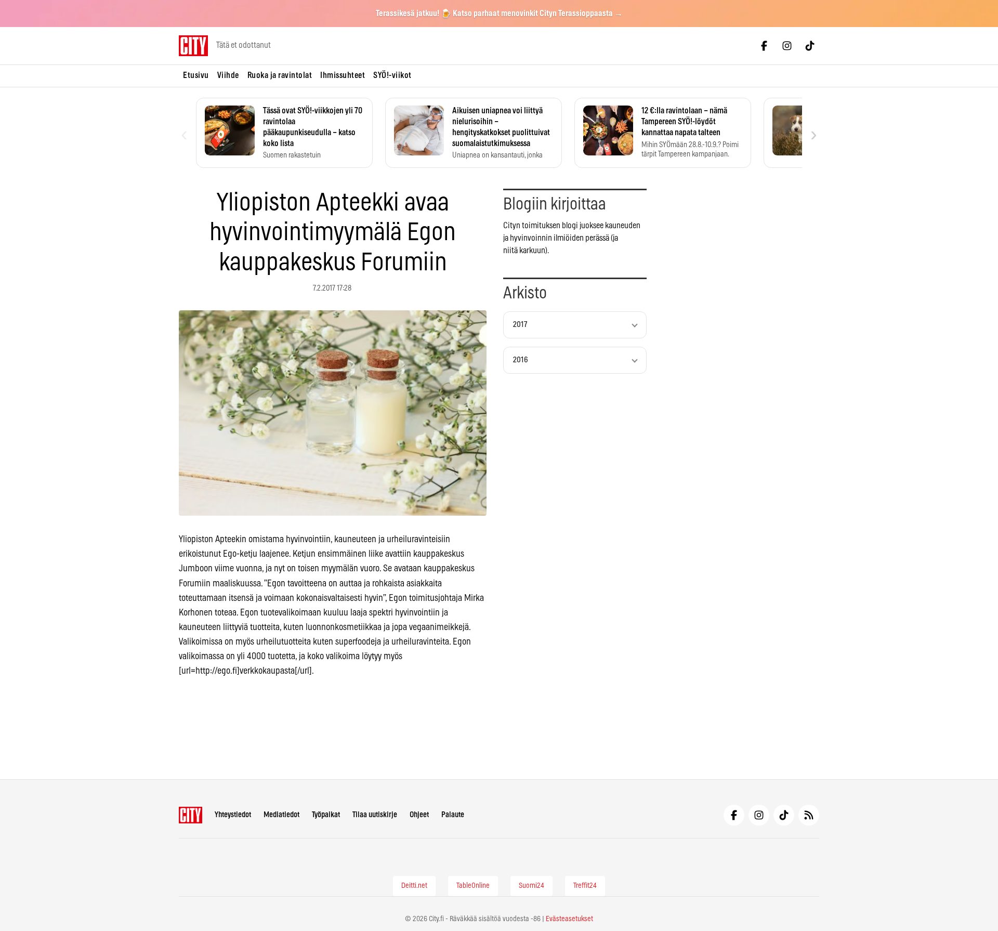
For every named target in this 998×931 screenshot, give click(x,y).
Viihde (228, 75)
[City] (190, 815)
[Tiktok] (809, 45)
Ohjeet (419, 815)
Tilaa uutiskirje (374, 815)
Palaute (452, 815)
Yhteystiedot (233, 815)
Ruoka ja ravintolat (279, 75)
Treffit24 (585, 885)
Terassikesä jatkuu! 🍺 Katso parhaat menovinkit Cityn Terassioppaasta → (499, 13)
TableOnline (473, 885)
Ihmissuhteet (342, 75)
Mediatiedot (281, 815)
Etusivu (196, 75)
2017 (520, 325)
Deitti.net (414, 885)
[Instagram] (787, 45)
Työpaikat (326, 815)
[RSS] (808, 815)
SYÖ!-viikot (392, 75)
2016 (520, 360)
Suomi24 (531, 885)
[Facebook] (764, 45)
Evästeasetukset (569, 919)
